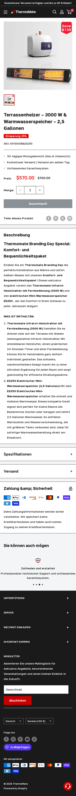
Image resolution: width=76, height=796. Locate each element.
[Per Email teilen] (69, 218)
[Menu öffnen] (5, 12)
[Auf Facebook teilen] (48, 218)
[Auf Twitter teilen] (62, 218)
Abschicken (17, 700)
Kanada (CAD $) (36, 721)
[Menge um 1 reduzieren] (20, 190)
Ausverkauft (38, 204)
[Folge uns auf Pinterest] (20, 739)
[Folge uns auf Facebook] (6, 739)
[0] (69, 12)
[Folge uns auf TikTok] (34, 739)
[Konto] (62, 12)
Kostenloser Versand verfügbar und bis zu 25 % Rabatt (38, 2)
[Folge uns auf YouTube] (27, 739)
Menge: (9, 190)
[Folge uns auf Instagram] (13, 739)
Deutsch (10, 721)
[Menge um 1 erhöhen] (40, 190)
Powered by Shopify (15, 788)
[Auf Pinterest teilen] (55, 218)
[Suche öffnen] (55, 12)
